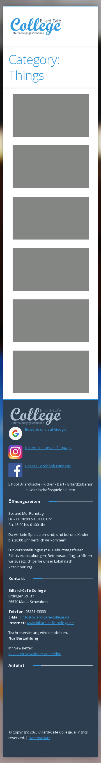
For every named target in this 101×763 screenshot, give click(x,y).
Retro (47, 112)
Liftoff (23, 203)
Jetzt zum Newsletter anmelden (34, 653)
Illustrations (32, 112)
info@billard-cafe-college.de (46, 617)
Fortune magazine (36, 152)
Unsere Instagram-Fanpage (48, 447)
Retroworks (29, 306)
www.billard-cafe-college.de (50, 622)
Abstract (29, 215)
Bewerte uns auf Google (45, 429)
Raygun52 (27, 254)
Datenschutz (39, 737)
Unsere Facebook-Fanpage (48, 465)
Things (60, 112)
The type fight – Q (36, 101)
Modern (65, 266)
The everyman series (39, 357)
